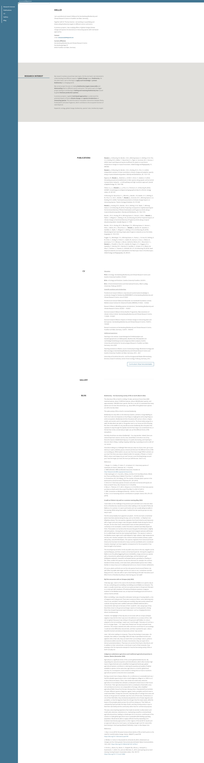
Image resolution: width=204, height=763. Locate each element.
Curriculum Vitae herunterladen (140, 364)
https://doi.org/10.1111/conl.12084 (114, 754)
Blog (4, 20)
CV (4, 14)
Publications (7, 10)
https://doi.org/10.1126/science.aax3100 (116, 736)
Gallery (5, 17)
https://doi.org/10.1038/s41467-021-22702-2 (124, 744)
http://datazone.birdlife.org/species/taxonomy (118, 472)
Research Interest (9, 7)
